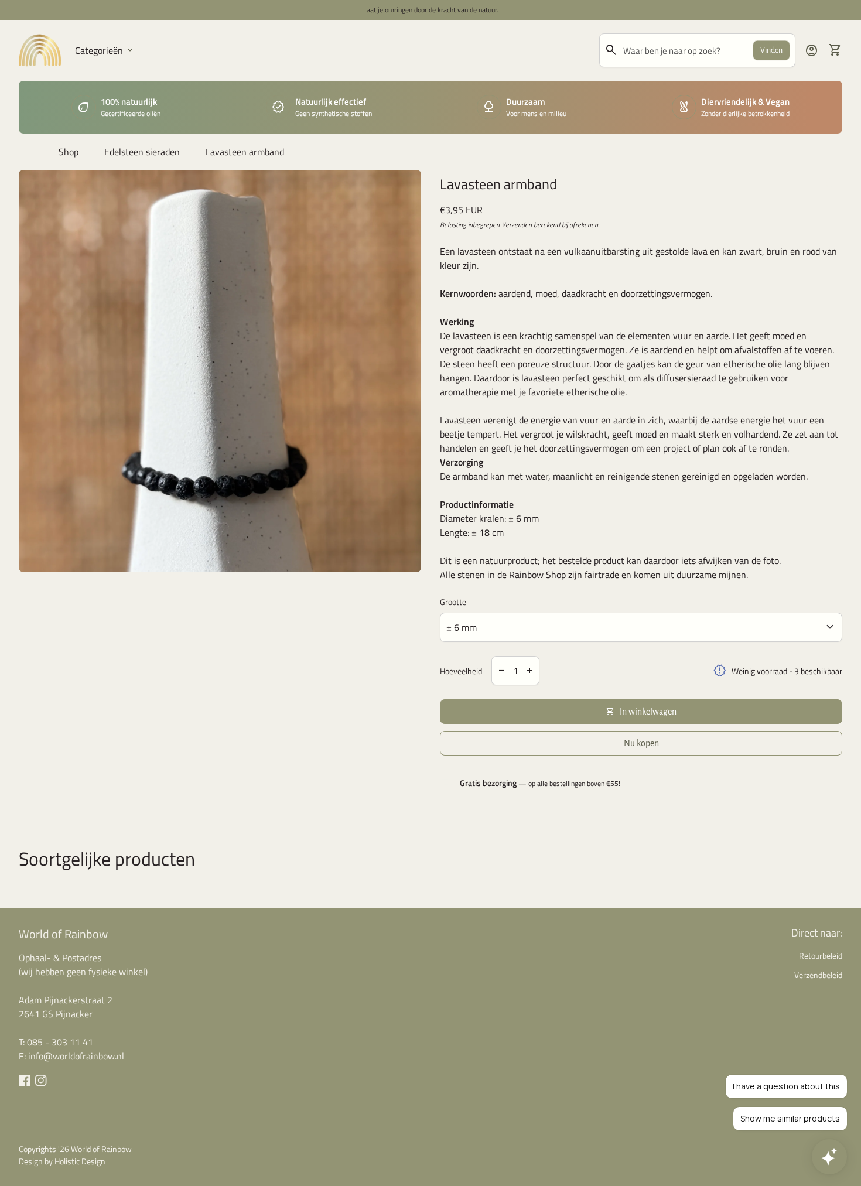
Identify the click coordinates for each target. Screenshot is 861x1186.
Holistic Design (79, 1161)
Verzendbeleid (818, 975)
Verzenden (516, 224)
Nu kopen (641, 743)
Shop (68, 152)
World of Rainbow (63, 934)
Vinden (771, 50)
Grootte (453, 602)
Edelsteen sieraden (142, 152)
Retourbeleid (820, 955)
